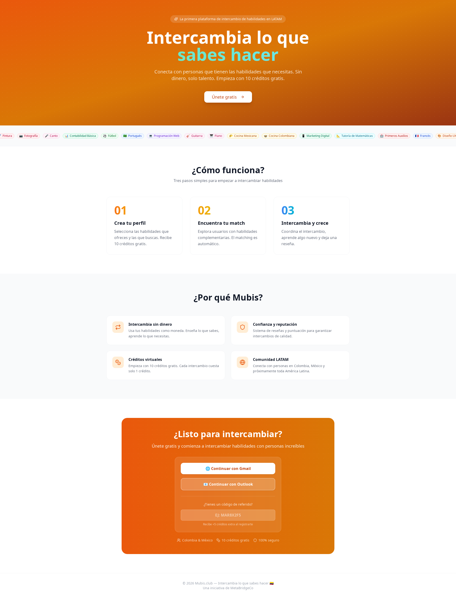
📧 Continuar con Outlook (228, 484)
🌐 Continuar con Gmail (228, 468)
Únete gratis (224, 97)
